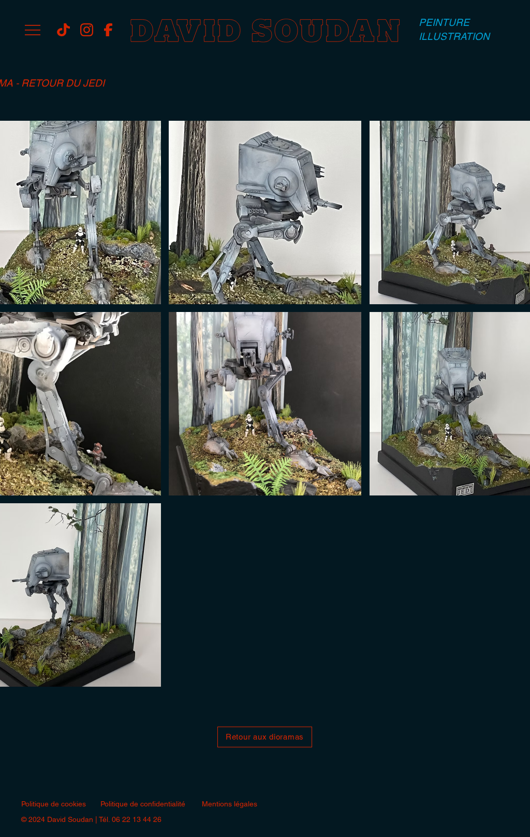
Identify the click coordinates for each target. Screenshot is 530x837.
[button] (32, 30)
